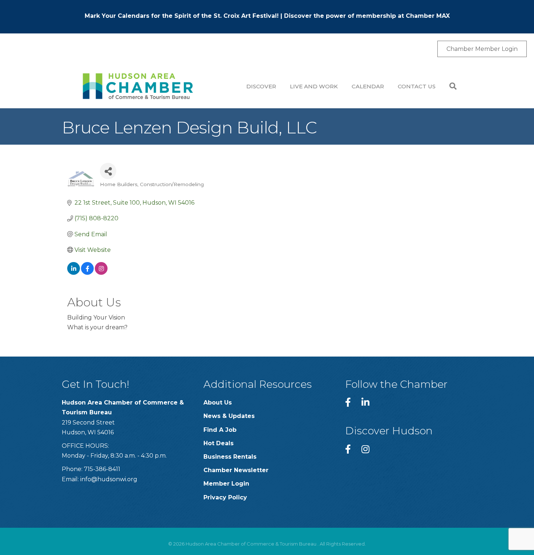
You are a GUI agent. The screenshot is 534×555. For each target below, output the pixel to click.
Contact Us (417, 86)
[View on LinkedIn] (73, 272)
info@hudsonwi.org (108, 479)
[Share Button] (108, 171)
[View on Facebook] (87, 272)
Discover (261, 86)
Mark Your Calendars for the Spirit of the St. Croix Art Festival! (182, 15)
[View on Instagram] (101, 272)
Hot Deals (218, 443)
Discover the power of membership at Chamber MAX (367, 15)
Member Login (226, 483)
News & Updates (229, 416)
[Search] (449, 86)
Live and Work (314, 86)
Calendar (368, 86)
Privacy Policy (225, 497)
